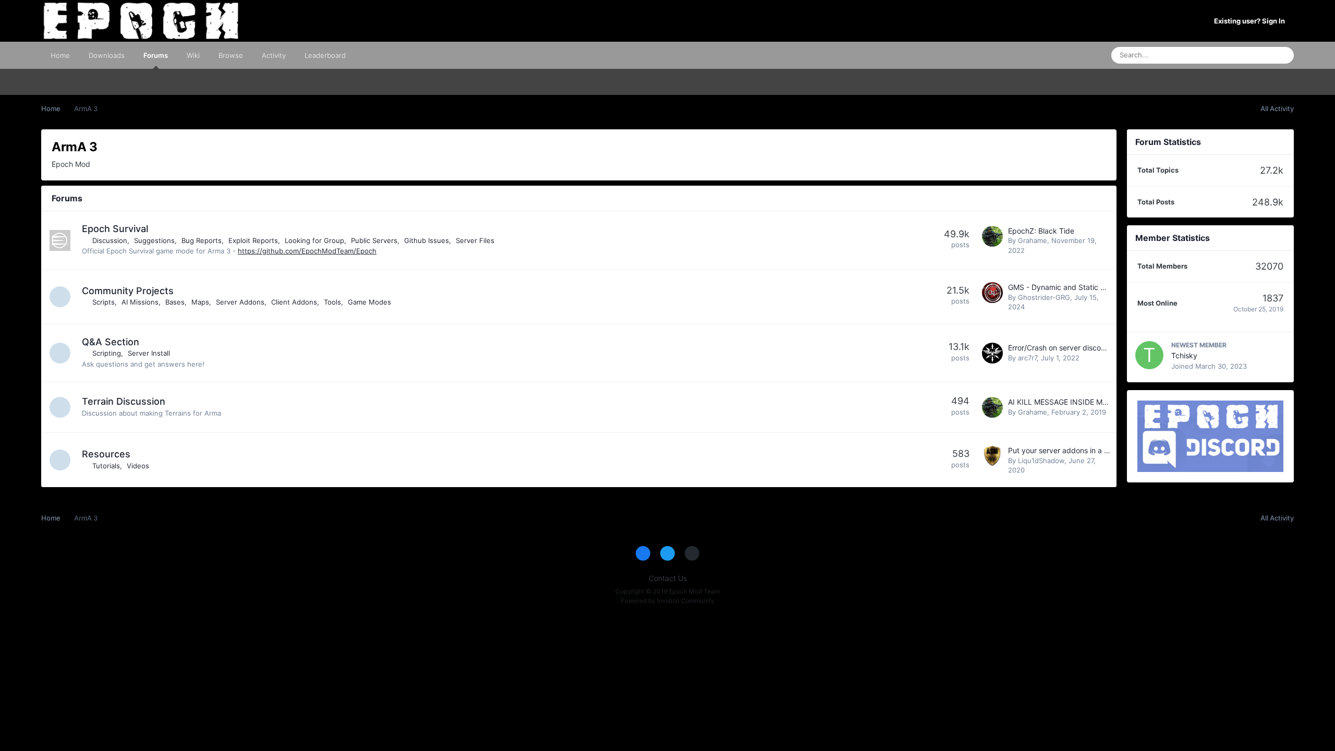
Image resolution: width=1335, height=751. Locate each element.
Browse (231, 55)
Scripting (106, 353)
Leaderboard (325, 55)
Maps (200, 302)
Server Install (149, 353)
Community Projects (128, 290)
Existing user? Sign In (1251, 21)
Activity (274, 55)
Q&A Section (110, 341)
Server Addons (240, 302)
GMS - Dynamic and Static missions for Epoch (1086, 287)
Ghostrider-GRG (1044, 297)
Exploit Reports (253, 240)
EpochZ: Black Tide (1041, 230)
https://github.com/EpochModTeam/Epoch (307, 251)
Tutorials (106, 466)
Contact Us (668, 578)
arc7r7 (1027, 358)
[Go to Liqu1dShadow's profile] (992, 455)
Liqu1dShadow (1041, 460)
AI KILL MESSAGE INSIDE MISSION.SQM (1077, 401)
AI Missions (140, 302)
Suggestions (154, 240)
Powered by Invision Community (667, 600)
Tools (332, 302)
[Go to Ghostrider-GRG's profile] (992, 292)
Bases (175, 302)
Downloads (107, 55)
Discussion (109, 240)
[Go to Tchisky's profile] (1149, 355)
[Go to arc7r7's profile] (992, 353)
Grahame (1032, 240)
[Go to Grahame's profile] (992, 236)
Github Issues (426, 240)
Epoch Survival (115, 228)
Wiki (193, 55)
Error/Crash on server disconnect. (1065, 347)
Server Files (475, 240)
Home (60, 55)
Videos (138, 466)
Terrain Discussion (123, 401)
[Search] (1283, 55)
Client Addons (294, 302)
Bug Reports (201, 240)
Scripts (103, 302)
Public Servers (374, 240)
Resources (106, 454)
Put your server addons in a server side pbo (1082, 450)
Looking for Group (314, 240)
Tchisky (1184, 355)
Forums (155, 55)
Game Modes (369, 302)
